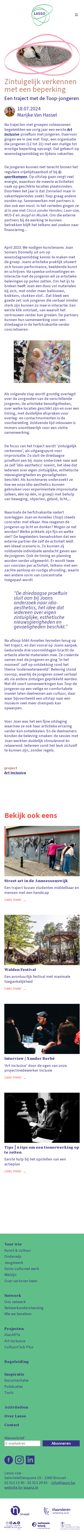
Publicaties (13, 1387)
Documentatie (16, 1380)
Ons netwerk (15, 1302)
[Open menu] (76, 15)
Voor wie (13, 1244)
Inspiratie (14, 1374)
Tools (9, 1393)
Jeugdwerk (13, 1263)
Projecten (14, 1329)
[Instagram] (19, 1460)
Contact (11, 1425)
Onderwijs (13, 1256)
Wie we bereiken (17, 1314)
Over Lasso (15, 1416)
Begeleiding (16, 1362)
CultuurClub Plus (18, 1347)
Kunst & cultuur (17, 1250)
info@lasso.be (63, 1483)
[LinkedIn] (30, 1460)
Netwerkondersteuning (24, 1308)
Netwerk (12, 1295)
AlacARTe (12, 1335)
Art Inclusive (15, 773)
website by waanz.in (21, 1487)
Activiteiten (16, 1407)
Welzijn (10, 1275)
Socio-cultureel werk (21, 1269)
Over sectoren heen (20, 1281)
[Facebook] (8, 1460)
